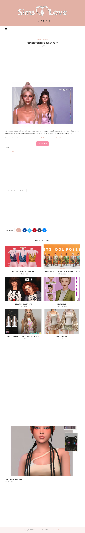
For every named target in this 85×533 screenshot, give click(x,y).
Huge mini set (62, 336)
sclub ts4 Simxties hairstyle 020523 (23, 336)
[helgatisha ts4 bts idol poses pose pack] (62, 256)
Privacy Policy (57, 530)
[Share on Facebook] (24, 230)
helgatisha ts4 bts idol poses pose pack (62, 272)
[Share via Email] (44, 230)
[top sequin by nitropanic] (23, 256)
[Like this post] (19, 230)
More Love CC (9, 152)
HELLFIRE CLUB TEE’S (23, 304)
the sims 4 (22, 190)
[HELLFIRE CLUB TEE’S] (23, 289)
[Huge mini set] (62, 321)
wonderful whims (57, 138)
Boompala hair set (13, 479)
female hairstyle (11, 190)
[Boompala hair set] (42, 451)
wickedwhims (43, 138)
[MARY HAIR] (62, 289)
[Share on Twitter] (29, 230)
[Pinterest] (41, 21)
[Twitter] (38, 21)
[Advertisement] (42, 64)
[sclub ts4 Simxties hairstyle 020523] (23, 321)
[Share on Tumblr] (39, 230)
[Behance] (46, 21)
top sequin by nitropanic (23, 272)
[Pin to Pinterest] (34, 230)
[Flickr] (43, 21)
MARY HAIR (61, 304)
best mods (35, 138)
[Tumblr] (49, 21)
